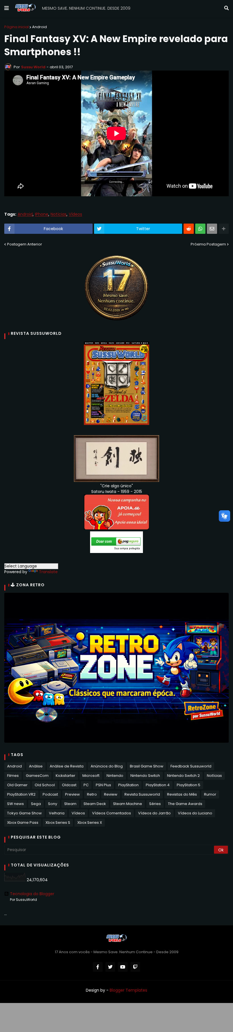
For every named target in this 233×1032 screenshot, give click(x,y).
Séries (155, 803)
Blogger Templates (128, 990)
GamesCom (37, 775)
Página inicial (16, 27)
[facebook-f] (98, 967)
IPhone (41, 214)
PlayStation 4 (158, 785)
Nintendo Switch (145, 775)
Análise (36, 766)
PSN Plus (103, 785)
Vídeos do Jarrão (154, 813)
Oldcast (69, 785)
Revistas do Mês (182, 794)
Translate (48, 572)
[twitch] (135, 967)
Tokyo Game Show (24, 813)
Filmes (13, 775)
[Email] (212, 229)
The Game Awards (185, 803)
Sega (36, 803)
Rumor (210, 794)
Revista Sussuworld (142, 794)
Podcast (50, 794)
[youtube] (123, 967)
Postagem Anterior (24, 244)
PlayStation (128, 785)
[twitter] (110, 967)
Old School (45, 785)
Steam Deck (95, 803)
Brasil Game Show (146, 766)
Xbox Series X (89, 822)
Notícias (58, 214)
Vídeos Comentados (111, 813)
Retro (92, 794)
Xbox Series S (57, 822)
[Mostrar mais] (224, 229)
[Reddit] (189, 229)
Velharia (57, 813)
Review (110, 794)
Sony (52, 803)
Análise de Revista (67, 766)
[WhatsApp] (200, 229)
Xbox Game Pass (22, 822)
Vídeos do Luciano (195, 813)
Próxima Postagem (208, 244)
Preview (72, 794)
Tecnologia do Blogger (32, 893)
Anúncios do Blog (107, 766)
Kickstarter (65, 775)
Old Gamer (17, 785)
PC (86, 785)
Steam (70, 803)
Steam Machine (127, 803)
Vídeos (75, 214)
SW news (15, 803)
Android (39, 27)
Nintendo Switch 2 (183, 775)
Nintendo (115, 775)
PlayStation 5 (188, 785)
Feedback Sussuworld (190, 766)
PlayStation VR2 (21, 794)
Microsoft (90, 775)
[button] (6, 8)
